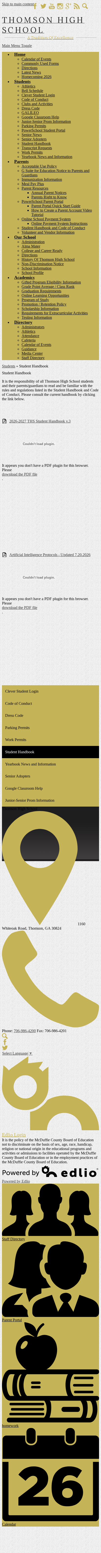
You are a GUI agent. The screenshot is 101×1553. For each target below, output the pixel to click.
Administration (33, 242)
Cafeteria (29, 340)
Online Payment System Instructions (59, 223)
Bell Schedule (32, 91)
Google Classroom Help (40, 117)
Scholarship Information (40, 309)
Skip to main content (18, 4)
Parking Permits (34, 126)
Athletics (28, 86)
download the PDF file (19, 474)
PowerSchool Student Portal (43, 130)
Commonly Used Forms (40, 63)
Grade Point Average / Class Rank (48, 287)
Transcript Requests (37, 148)
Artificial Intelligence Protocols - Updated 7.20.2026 (49, 555)
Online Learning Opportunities (45, 295)
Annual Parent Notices (48, 193)
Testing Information (37, 317)
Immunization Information (42, 179)
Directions (30, 68)
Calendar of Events (36, 59)
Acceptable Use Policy (39, 166)
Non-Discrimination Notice (43, 264)
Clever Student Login (38, 95)
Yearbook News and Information (47, 157)
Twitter (43, 6)
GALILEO (30, 113)
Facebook (35, 6)
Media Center (32, 353)
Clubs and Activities (37, 104)
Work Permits (32, 152)
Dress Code (31, 108)
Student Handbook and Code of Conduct (53, 228)
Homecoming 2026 (36, 77)
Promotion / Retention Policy (44, 304)
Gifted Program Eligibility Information (51, 282)
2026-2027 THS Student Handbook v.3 (40, 421)
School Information (36, 268)
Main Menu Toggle (17, 46)
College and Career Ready (42, 251)
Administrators (33, 327)
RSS (77, 6)
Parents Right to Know (49, 197)
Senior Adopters (34, 139)
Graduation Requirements (41, 291)
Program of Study (35, 300)
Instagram (60, 6)
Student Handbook (36, 143)
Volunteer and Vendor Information (48, 232)
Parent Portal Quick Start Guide (55, 206)
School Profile (33, 273)
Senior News (32, 135)
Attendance (30, 336)
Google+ (68, 6)
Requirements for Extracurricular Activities (55, 313)
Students (8, 366)
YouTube (52, 6)
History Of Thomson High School (48, 259)
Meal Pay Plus (33, 184)
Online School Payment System (46, 219)
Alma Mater (31, 246)
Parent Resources (35, 188)
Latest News (31, 72)
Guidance (29, 349)
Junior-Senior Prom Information (46, 121)
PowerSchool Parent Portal (42, 201)
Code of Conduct (35, 99)
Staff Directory (33, 358)
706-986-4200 (25, 1031)
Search (85, 6)
